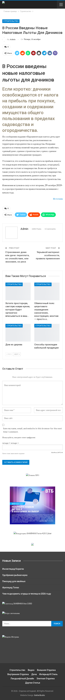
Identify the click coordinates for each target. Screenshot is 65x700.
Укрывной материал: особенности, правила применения (48, 255)
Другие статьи (32, 683)
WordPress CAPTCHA (57, 452)
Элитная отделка (46, 678)
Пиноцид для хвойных (13, 581)
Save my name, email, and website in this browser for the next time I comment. (32, 430)
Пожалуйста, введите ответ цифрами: (18, 437)
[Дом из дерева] (18, 333)
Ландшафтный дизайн (22, 678)
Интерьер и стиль (48, 674)
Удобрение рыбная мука (14, 575)
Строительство (10, 21)
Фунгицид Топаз (10, 587)
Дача (34, 674)
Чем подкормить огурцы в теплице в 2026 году (26, 594)
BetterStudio (39, 695)
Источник (58, 198)
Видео (31, 670)
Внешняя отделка (46, 670)
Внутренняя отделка (18, 674)
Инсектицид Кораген (13, 569)
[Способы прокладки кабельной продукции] (47, 333)
